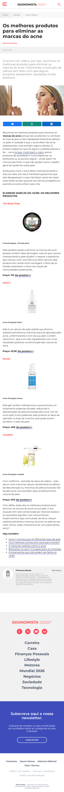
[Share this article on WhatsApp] (31, 124)
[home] (32, 4)
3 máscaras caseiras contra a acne (27, 545)
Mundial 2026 (32, 671)
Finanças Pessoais (32, 654)
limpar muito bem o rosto (28, 152)
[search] (59, 4)
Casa (32, 648)
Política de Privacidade (32, 775)
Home (5, 15)
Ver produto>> (23, 275)
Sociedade (32, 682)
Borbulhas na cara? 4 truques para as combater (35, 549)
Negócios (32, 676)
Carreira (32, 643)
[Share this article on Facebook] (12, 124)
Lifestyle (16, 15)
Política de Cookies (19, 771)
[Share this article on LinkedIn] (51, 124)
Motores (32, 665)
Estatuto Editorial (47, 761)
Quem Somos (27, 761)
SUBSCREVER (32, 740)
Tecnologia (32, 687)
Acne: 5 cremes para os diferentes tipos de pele (34, 539)
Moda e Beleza (31, 15)
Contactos (11, 761)
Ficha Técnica (32, 765)
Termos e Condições (44, 771)
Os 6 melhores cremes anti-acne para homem (34, 542)
